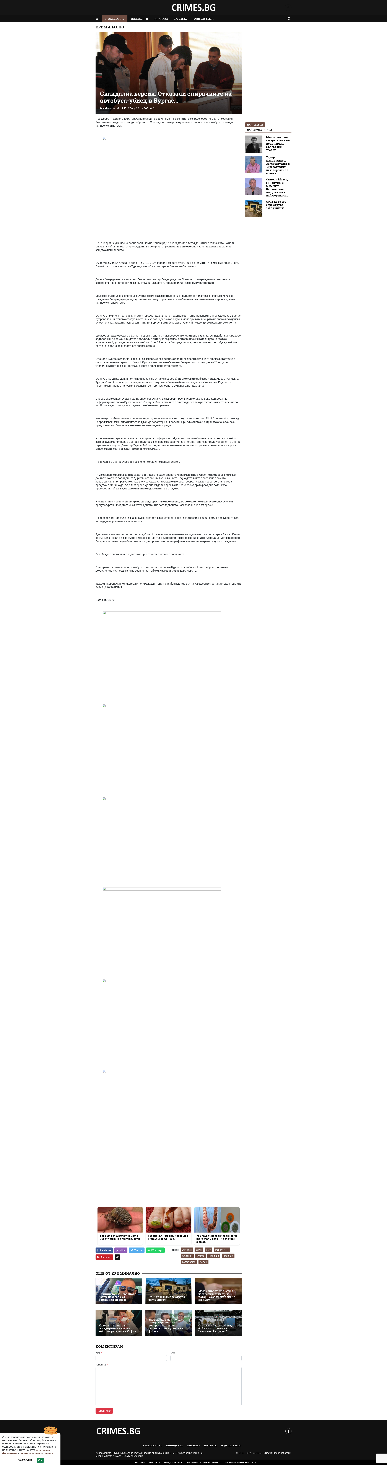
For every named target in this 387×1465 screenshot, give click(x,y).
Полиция (214, 1255)
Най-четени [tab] (255, 124)
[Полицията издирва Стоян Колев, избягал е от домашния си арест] (119, 1291)
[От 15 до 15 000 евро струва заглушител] (168, 1291)
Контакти (154, 1462)
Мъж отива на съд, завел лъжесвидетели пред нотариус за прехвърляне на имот (216, 1295)
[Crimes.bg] (118, 1431)
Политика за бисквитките (240, 1462)
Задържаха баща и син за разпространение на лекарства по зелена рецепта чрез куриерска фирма (166, 1325)
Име (99, 1353)
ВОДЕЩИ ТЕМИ (204, 18)
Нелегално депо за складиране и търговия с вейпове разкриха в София (117, 1328)
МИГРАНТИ (222, 1249)
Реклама (140, 1462)
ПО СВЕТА (180, 18)
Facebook (105, 1250)
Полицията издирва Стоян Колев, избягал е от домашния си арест (117, 1297)
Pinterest (106, 1257)
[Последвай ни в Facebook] (288, 7)
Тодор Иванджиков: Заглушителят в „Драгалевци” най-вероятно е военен (278, 165)
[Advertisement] (131, 1183)
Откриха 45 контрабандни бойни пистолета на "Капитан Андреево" (217, 1328)
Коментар (102, 1364)
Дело (199, 1249)
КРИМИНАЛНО (114, 18)
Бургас (200, 1255)
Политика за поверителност (203, 1462)
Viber (123, 1250)
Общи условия (173, 1462)
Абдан (203, 1261)
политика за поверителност (36, 1453)
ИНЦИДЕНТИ (139, 18)
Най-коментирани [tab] (259, 129)
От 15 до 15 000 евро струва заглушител (166, 1298)
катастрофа (188, 1261)
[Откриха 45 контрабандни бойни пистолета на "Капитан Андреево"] (218, 1323)
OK (40, 1460)
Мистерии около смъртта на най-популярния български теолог (278, 143)
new (208, 1249)
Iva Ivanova (108, 108)
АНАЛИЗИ (161, 18)
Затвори (25, 1460)
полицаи (228, 1255)
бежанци (187, 1255)
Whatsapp (157, 1250)
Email (173, 1353)
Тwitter (138, 1250)
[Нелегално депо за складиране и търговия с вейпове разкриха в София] (119, 1323)
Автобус (187, 1249)
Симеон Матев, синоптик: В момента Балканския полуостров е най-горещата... (277, 187)
